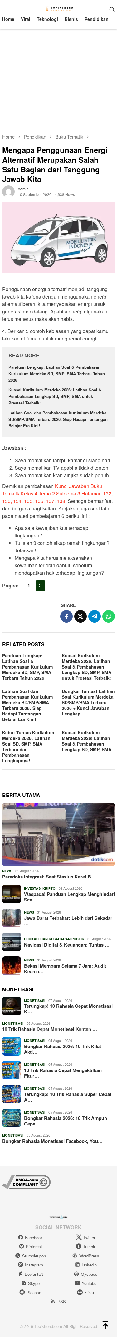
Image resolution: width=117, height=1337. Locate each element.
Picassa (34, 1292)
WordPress (89, 1256)
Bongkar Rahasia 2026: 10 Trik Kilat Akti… (62, 1049)
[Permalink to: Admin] (8, 191)
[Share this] (66, 616)
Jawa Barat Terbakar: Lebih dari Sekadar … (68, 920)
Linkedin (89, 1265)
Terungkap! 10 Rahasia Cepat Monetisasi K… (68, 1008)
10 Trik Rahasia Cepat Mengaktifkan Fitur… (63, 1073)
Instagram (34, 1265)
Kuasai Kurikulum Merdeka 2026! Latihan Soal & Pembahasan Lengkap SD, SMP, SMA (86, 740)
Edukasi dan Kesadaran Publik (54, 939)
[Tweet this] (80, 616)
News (7, 871)
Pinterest (34, 1246)
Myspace (89, 1274)
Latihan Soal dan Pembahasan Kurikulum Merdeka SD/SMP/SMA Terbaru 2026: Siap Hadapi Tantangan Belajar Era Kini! (58, 419)
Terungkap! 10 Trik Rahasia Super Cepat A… (67, 1096)
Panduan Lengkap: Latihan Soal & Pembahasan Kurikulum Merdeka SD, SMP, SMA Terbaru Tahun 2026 (56, 373)
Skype (34, 1283)
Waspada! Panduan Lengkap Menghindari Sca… (69, 896)
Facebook (34, 1237)
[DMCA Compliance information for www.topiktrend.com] (26, 1181)
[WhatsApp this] (108, 616)
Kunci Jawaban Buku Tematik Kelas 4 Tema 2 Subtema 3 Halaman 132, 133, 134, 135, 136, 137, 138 (57, 493)
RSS (61, 1301)
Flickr (89, 1292)
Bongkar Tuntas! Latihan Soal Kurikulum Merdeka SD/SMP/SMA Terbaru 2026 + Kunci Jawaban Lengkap (88, 702)
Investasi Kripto (40, 888)
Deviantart (34, 1274)
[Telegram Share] (94, 616)
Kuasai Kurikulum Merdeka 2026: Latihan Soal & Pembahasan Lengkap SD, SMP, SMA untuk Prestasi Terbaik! (54, 396)
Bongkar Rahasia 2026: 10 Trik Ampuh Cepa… (65, 1120)
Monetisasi (34, 1000)
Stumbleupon (34, 1256)
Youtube (89, 1283)
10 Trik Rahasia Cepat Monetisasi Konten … (49, 1029)
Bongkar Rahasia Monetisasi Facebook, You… (52, 1141)
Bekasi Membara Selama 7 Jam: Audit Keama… (65, 968)
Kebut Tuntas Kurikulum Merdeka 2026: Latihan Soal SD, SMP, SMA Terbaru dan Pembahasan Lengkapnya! (28, 746)
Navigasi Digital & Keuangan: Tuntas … (67, 944)
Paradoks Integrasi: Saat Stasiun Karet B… (49, 876)
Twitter (89, 1237)
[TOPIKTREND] (58, 8)
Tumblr (89, 1246)
